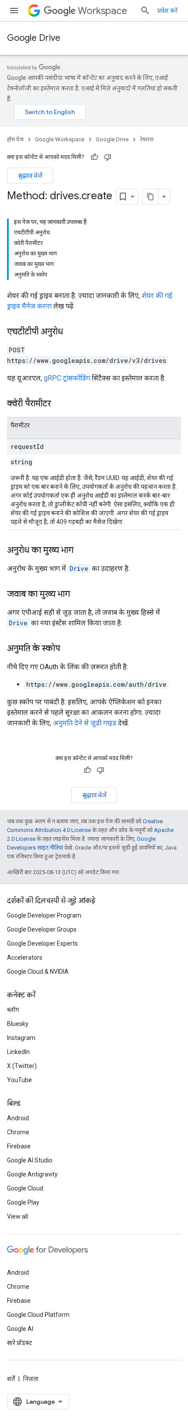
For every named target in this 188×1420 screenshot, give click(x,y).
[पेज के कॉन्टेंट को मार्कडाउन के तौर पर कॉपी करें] (150, 196)
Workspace (102, 11)
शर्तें (11, 1378)
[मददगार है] (94, 157)
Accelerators (24, 957)
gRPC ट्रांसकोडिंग (67, 378)
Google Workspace (59, 139)
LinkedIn (18, 1051)
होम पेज (15, 139)
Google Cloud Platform (38, 1314)
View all (17, 1216)
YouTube (19, 1079)
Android (18, 1118)
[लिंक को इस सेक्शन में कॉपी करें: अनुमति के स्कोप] (68, 649)
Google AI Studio (29, 1160)
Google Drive (33, 37)
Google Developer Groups (42, 929)
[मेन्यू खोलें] (14, 10)
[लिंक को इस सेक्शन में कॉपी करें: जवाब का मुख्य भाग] (78, 594)
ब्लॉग (13, 1009)
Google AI (20, 1328)
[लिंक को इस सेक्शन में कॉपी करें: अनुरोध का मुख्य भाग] (82, 550)
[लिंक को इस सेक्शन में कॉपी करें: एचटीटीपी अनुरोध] (71, 332)
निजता (30, 1378)
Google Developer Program (44, 915)
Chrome (18, 1132)
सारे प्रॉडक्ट (19, 1342)
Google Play (23, 1202)
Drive (79, 568)
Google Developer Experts (42, 943)
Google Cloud (25, 1188)
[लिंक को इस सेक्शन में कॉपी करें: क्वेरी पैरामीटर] (59, 404)
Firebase (19, 1146)
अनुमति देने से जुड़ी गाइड (84, 723)
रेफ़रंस (146, 139)
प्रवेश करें (167, 10)
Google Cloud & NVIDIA (38, 971)
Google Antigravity (32, 1174)
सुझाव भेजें (30, 175)
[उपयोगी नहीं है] (107, 157)
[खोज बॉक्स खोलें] (145, 10)
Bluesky (17, 1023)
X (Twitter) (22, 1065)
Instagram (21, 1037)
